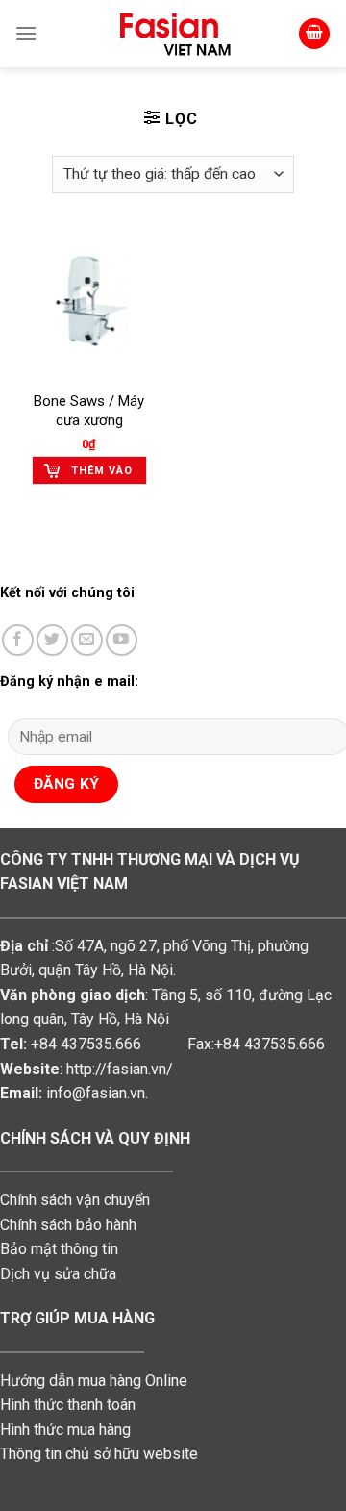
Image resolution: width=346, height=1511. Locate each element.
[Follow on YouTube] (121, 640)
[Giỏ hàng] (314, 34)
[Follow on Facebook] (18, 640)
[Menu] (25, 33)
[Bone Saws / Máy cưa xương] (88, 306)
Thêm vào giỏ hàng (102, 475)
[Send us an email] (87, 640)
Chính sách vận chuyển (75, 1200)
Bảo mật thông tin (59, 1249)
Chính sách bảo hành (68, 1225)
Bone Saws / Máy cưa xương (89, 410)
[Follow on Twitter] (52, 640)
